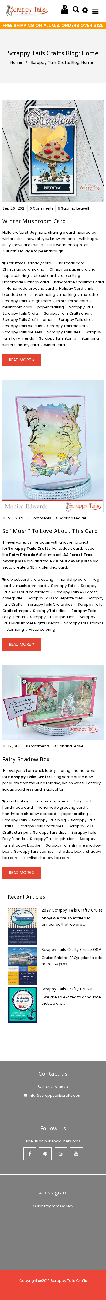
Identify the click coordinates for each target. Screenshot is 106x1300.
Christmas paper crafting (72, 269)
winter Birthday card (20, 345)
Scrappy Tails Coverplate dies (55, 598)
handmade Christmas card (79, 282)
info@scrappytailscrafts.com (55, 1095)
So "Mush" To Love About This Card (50, 531)
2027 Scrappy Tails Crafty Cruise (72, 910)
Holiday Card (71, 288)
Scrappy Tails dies (49, 610)
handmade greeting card (61, 807)
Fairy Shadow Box (26, 759)
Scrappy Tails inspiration (52, 617)
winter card (54, 345)
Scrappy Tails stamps (83, 623)
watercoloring (42, 629)
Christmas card (70, 263)
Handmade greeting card (30, 288)
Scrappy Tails (81, 307)
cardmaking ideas (52, 801)
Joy (33, 232)
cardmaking (18, 801)
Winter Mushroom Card (34, 221)
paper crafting (50, 307)
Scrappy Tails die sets (22, 332)
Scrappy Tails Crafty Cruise (67, 989)
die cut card (45, 275)
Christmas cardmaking (23, 269)
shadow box (70, 851)
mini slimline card (72, 301)
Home (16, 62)
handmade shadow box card (29, 813)
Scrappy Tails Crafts (20, 313)
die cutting (70, 275)
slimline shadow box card (47, 857)
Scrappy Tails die (74, 319)
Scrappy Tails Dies (64, 332)
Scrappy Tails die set (66, 326)
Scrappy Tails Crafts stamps (27, 319)
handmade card (17, 807)
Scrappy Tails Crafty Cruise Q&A (72, 949)
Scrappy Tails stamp (57, 338)
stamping (90, 338)
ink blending (44, 294)
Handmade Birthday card (25, 282)
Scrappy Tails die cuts (22, 326)
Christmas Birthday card (29, 263)
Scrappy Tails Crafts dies (66, 313)
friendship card (72, 579)
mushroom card (17, 307)
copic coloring (15, 275)
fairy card (82, 801)
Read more (20, 360)
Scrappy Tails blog (49, 820)
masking (68, 294)
